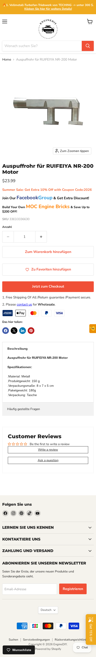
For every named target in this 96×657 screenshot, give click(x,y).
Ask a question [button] (48, 460)
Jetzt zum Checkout (48, 286)
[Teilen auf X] (14, 330)
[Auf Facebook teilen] (5, 330)
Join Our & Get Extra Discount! (45, 198)
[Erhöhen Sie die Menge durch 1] (41, 237)
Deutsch (46, 610)
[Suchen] (88, 46)
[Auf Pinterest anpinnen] (31, 330)
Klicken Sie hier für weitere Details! (48, 9)
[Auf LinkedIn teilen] (22, 330)
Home (6, 59)
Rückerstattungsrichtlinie (71, 640)
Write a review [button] (48, 450)
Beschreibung (17, 349)
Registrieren (73, 588)
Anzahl (7, 227)
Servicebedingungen (36, 640)
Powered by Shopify (48, 649)
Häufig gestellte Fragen (23, 409)
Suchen (13, 640)
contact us (24, 304)
